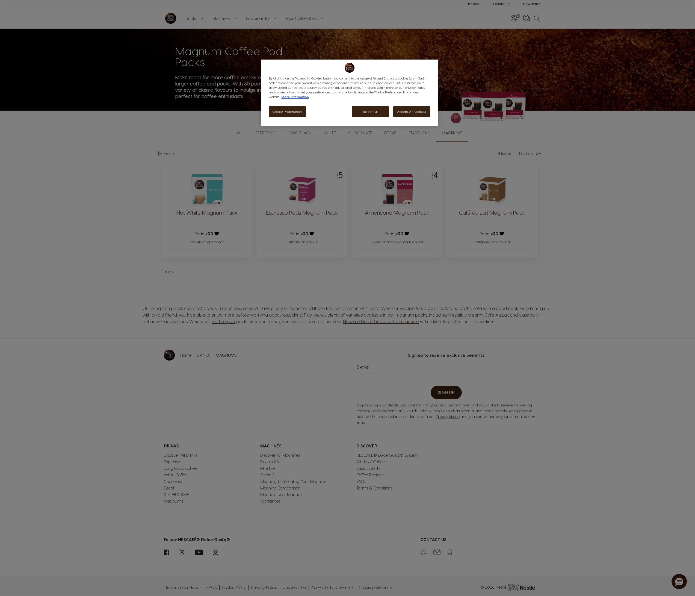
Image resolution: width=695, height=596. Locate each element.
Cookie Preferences (287, 111)
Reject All (370, 111)
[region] (349, 93)
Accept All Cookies (411, 111)
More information (295, 97)
